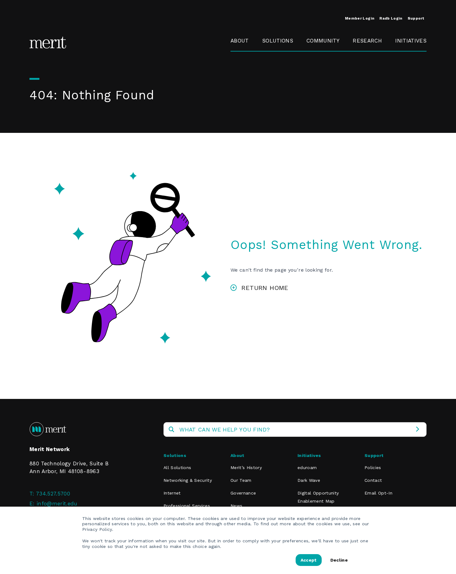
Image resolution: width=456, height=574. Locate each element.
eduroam (407, 55)
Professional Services (186, 505)
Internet (172, 492)
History (239, 55)
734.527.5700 (53, 493)
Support (416, 18)
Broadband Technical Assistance (410, 77)
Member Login (359, 18)
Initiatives (411, 41)
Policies (372, 467)
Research (367, 41)
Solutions (277, 41)
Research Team (365, 59)
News (236, 505)
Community (322, 41)
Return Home (264, 288)
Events (315, 55)
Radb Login (390, 18)
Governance (246, 69)
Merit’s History (246, 467)
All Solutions (177, 467)
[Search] (417, 429)
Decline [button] (339, 560)
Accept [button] (309, 560)
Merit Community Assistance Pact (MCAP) (329, 136)
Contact (373, 480)
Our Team (241, 480)
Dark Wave (308, 480)
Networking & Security (280, 59)
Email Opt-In (378, 492)
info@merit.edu (57, 503)
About (239, 41)
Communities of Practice (327, 73)
